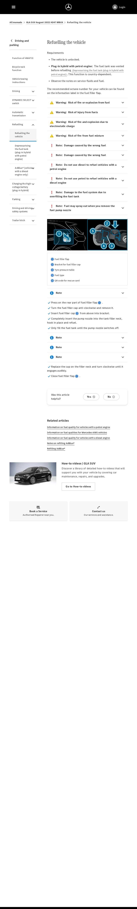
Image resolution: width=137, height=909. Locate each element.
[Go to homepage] (68, 7)
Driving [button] (16, 91)
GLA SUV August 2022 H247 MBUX (44, 22)
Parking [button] (16, 199)
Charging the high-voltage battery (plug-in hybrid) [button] (22, 187)
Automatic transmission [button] (19, 114)
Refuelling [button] (17, 124)
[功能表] (14, 7)
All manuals (16, 22)
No (109, 397)
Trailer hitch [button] (18, 220)
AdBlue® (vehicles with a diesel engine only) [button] (24, 171)
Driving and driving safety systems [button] (22, 210)
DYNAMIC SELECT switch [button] (21, 101)
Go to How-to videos (78, 486)
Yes (89, 397)
